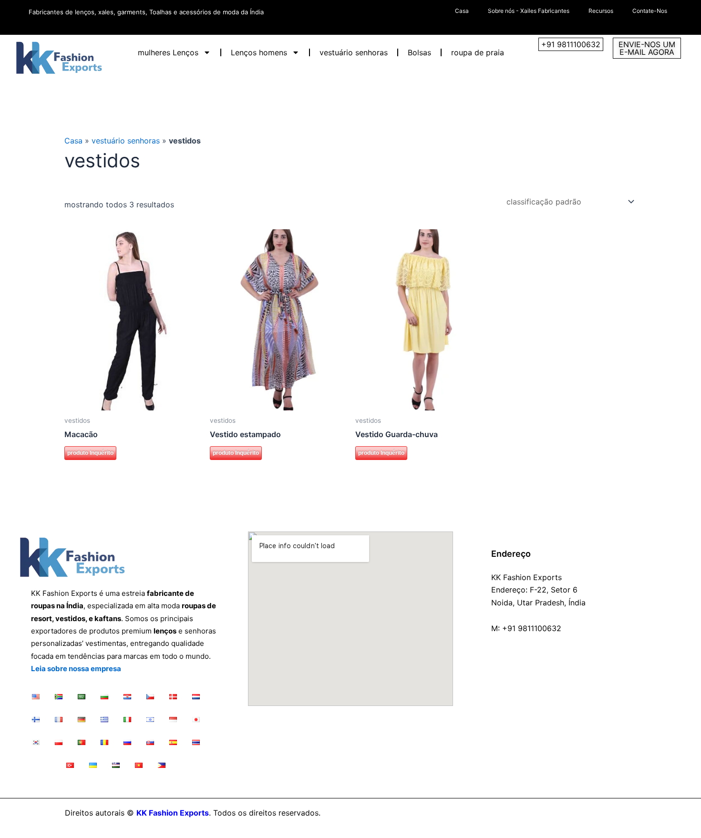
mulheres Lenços (168, 52)
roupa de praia (477, 52)
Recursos (600, 10)
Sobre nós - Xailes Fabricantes (528, 10)
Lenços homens (259, 52)
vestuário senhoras (354, 52)
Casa (462, 10)
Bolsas (419, 52)
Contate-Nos (649, 10)
